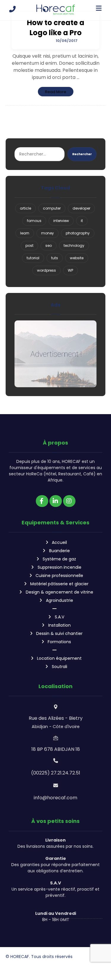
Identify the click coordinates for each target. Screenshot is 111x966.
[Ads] (56, 353)
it (82, 220)
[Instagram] (69, 501)
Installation (59, 625)
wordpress (46, 270)
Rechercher (82, 154)
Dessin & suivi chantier (59, 633)
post (29, 245)
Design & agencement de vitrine (59, 592)
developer (81, 208)
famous (34, 220)
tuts (54, 257)
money (47, 233)
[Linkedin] (55, 501)
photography (78, 233)
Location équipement (59, 658)
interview (61, 220)
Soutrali (59, 667)
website (76, 257)
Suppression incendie (59, 567)
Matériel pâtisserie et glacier (59, 584)
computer (52, 208)
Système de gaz (59, 559)
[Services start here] (55, 9)
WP (70, 270)
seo (48, 245)
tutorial (33, 257)
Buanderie (59, 551)
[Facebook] (42, 501)
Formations (59, 642)
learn (24, 233)
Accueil (59, 542)
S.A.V (59, 617)
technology (74, 245)
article (25, 208)
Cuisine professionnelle (59, 575)
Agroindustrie (59, 600)
